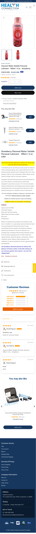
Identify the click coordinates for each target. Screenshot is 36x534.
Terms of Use (4, 470)
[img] (7, 326)
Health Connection (15, 530)
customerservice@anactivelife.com (14, 515)
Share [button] (5, 280)
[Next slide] (34, 406)
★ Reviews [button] (34, 268)
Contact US (4, 480)
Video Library (4, 483)
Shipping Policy (5, 454)
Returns (3, 451)
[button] (34, 5)
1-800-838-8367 (9, 512)
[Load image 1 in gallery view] (6, 55)
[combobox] (27, 7)
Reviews (3, 485)
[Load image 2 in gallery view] (18, 55)
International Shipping (7, 457)
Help (2, 446)
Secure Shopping (5, 464)
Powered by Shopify (25, 530)
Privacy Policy (4, 467)
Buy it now (18, 93)
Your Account (5, 449)
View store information (9, 103)
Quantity (4, 81)
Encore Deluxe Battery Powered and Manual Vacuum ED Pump (15, 114)
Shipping (3, 74)
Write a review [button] (18, 309)
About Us (3, 477)
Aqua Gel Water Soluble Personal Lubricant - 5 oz (16, 128)
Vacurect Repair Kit (14, 140)
